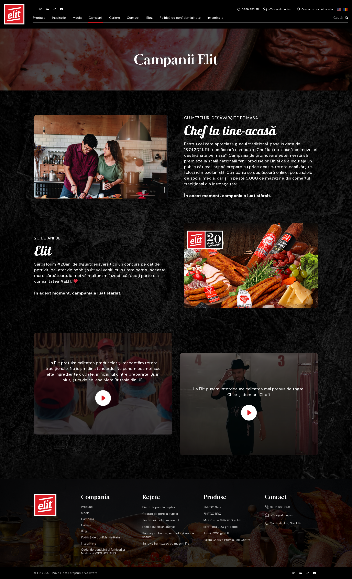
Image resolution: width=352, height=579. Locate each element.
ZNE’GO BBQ (212, 514)
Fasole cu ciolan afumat (158, 527)
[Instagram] (40, 9)
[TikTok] (54, 9)
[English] (339, 9)
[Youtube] (61, 9)
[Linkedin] (47, 9)
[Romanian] (345, 9)
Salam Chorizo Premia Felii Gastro (227, 540)
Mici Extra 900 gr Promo (221, 527)
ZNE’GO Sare (212, 507)
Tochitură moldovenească (160, 520)
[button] (341, 17)
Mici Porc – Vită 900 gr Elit (223, 520)
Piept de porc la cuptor (158, 507)
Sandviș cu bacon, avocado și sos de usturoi (168, 535)
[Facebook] (34, 9)
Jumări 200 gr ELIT (217, 533)
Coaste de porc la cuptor (160, 514)
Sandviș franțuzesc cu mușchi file (165, 544)
